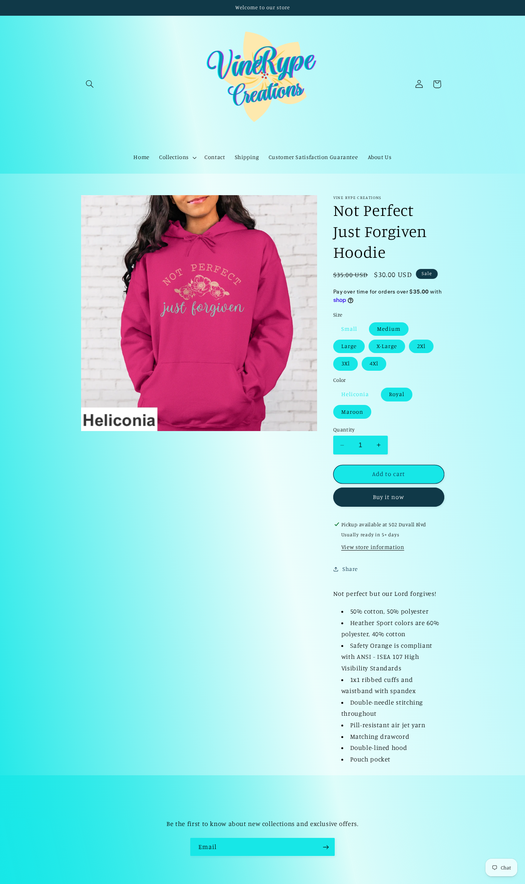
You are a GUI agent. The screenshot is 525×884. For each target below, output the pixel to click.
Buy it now (389, 497)
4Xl (374, 363)
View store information (372, 547)
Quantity (343, 429)
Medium (388, 328)
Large (349, 346)
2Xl (421, 346)
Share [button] (350, 569)
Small (349, 328)
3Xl (345, 363)
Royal (396, 394)
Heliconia (355, 394)
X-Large (387, 346)
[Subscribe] (326, 847)
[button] (90, 84)
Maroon (352, 411)
